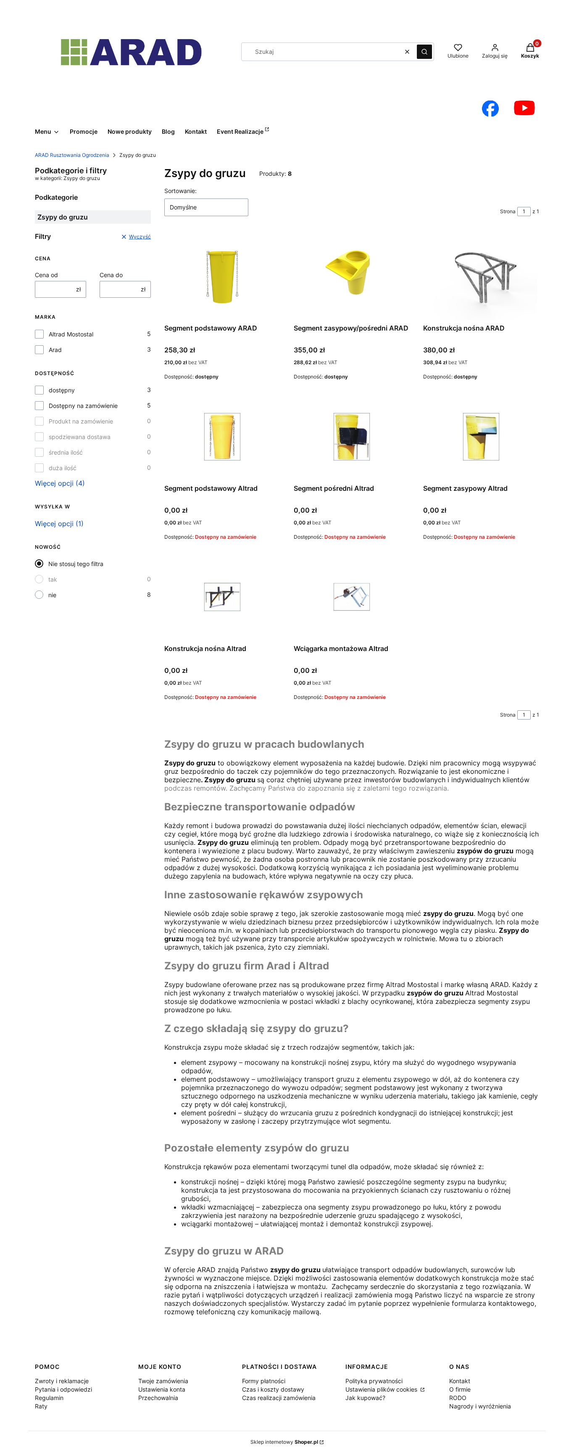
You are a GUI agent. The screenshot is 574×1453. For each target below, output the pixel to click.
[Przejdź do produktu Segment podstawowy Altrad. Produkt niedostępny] (222, 436)
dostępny (62, 390)
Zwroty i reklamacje (62, 1380)
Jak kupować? (365, 1397)
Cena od (46, 274)
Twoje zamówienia (163, 1380)
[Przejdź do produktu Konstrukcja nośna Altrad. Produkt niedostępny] (222, 596)
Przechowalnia (158, 1397)
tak (52, 579)
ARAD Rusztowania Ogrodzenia (72, 155)
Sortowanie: (180, 190)
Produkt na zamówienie (81, 421)
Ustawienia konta (161, 1389)
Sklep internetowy (284, 1442)
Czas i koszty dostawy (273, 1389)
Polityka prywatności (374, 1380)
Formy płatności (263, 1380)
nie (52, 594)
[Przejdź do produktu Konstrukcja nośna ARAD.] (481, 276)
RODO (457, 1397)
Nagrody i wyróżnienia (480, 1406)
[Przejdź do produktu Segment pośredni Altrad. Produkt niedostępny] (352, 436)
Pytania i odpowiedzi (63, 1389)
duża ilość (62, 467)
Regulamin (49, 1397)
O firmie (460, 1389)
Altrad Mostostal (71, 334)
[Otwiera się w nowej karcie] (490, 108)
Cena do (111, 274)
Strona (508, 211)
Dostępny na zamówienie (83, 405)
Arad (55, 349)
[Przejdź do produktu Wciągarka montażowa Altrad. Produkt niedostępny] (352, 596)
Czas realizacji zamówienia (279, 1397)
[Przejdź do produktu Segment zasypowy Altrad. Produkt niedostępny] (481, 436)
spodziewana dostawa (80, 436)
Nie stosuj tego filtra (75, 563)
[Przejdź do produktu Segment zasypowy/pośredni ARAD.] (352, 276)
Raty (41, 1406)
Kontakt (459, 1380)
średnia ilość (66, 452)
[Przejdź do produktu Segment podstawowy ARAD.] (222, 276)
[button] (424, 52)
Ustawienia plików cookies (382, 1389)
